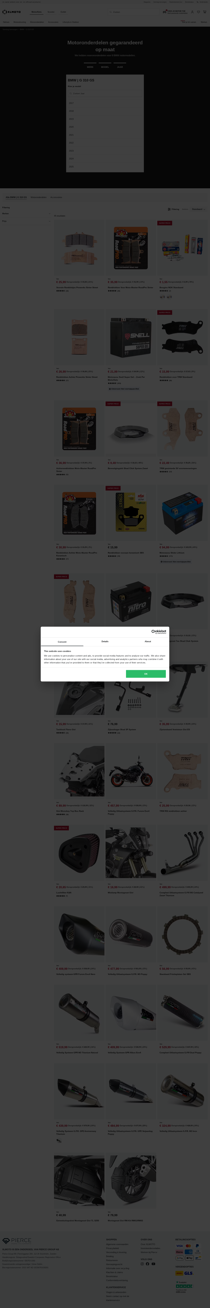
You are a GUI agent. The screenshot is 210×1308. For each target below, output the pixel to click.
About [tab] (148, 641)
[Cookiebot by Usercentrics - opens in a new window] (153, 632)
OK (146, 674)
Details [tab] (105, 641)
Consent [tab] (62, 641)
